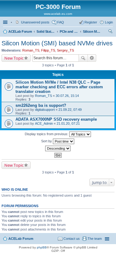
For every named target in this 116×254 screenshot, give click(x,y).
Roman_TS (30, 50)
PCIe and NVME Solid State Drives (69, 31)
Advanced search (92, 58)
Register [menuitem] (90, 22)
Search (83, 58)
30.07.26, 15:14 (67, 96)
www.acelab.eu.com (58, 13)
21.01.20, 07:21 (68, 123)
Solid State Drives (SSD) (46, 31)
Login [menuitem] (109, 22)
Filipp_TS (48, 50)
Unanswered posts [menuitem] (35, 22)
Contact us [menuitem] (71, 238)
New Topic (14, 58)
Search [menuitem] (110, 32)
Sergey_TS (65, 50)
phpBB (42, 247)
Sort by (47, 141)
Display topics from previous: (47, 134)
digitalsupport (45, 109)
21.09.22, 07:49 (70, 109)
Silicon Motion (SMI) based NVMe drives (92, 31)
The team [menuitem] (95, 238)
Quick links (6, 22)
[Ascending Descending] (58, 148)
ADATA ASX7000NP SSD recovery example (56, 119)
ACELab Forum (20, 31)
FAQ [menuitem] (60, 22)
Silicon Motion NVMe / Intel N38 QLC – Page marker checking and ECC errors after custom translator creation (59, 87)
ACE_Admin (44, 123)
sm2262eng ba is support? (40, 105)
